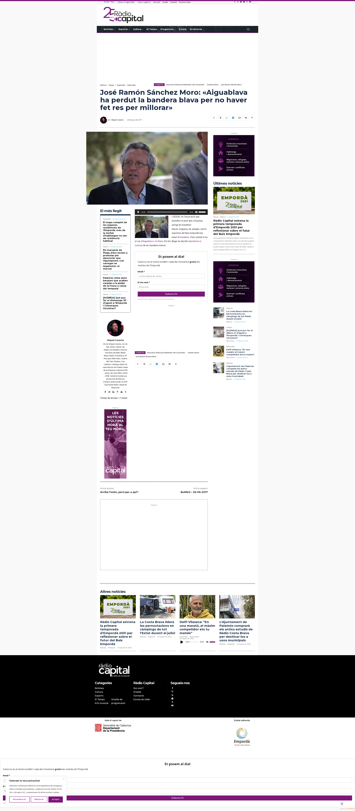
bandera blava (212, 85)
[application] (171, 212)
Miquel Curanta (117, 120)
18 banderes (183, 237)
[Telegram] (243, 2)
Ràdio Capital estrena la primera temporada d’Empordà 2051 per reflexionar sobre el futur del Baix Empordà (231, 227)
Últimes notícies (227, 183)
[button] (248, 29)
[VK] (245, 118)
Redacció (223, 217)
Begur (111, 85)
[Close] (63, 778)
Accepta (55, 799)
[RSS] (172, 695)
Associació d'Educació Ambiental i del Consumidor (185, 85)
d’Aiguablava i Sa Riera (152, 241)
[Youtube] (250, 2)
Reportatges (107, 219)
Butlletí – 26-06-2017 (194, 492)
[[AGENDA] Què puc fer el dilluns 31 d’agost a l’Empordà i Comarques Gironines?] (218, 332)
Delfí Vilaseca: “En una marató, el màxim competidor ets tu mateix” (240, 352)
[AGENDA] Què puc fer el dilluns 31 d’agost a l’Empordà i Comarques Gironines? (239, 334)
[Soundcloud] (121, 392)
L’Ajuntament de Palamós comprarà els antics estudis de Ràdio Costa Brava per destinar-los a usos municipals (240, 371)
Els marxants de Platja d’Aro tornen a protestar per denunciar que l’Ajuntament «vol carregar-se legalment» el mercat (115, 259)
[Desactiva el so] (196, 212)
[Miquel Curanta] (104, 120)
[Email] (239, 118)
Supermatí (121, 85)
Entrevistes (132, 85)
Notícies (103, 85)
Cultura (229, 328)
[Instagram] (237, 2)
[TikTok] (246, 2)
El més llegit (111, 211)
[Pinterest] (252, 118)
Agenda (105, 294)
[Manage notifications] (342, 804)
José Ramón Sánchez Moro (231, 85)
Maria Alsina (230, 341)
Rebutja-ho (39, 799)
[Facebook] (234, 2)
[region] (36, 790)
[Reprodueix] (138, 212)
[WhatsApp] (226, 118)
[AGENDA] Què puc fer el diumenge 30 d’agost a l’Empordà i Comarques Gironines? (115, 303)
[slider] (202, 211)
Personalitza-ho (19, 799)
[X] (220, 118)
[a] (149, 670)
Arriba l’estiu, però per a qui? (119, 492)
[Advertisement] (177, 55)
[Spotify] (240, 2)
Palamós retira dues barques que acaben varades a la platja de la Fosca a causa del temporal (115, 283)
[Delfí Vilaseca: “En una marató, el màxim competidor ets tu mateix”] (218, 351)
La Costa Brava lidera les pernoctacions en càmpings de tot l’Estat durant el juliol (239, 315)
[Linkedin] (113, 392)
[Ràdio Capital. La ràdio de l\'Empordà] (123, 15)
